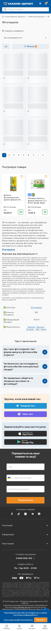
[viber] (39, 514)
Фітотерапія (36, 307)
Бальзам (31, 327)
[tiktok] (19, 514)
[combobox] (10, 478)
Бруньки (40, 327)
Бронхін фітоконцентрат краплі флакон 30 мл (12, 197)
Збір (37, 329)
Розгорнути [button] (8, 249)
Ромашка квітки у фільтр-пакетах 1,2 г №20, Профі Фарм (37, 200)
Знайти (5, 9)
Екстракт (30, 329)
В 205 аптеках (35, 207)
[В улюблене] (21, 176)
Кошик (19, 628)
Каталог (32, 628)
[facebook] (12, 514)
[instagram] (25, 514)
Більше (45, 628)
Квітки (43, 329)
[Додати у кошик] (20, 211)
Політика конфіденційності (18, 620)
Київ (40, 3)
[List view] (6, 46)
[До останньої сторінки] (43, 155)
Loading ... (9, 78)
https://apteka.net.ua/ (21, 607)
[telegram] (32, 514)
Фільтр (31, 46)
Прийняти (40, 620)
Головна (6, 628)
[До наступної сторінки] (38, 155)
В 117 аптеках (10, 207)
